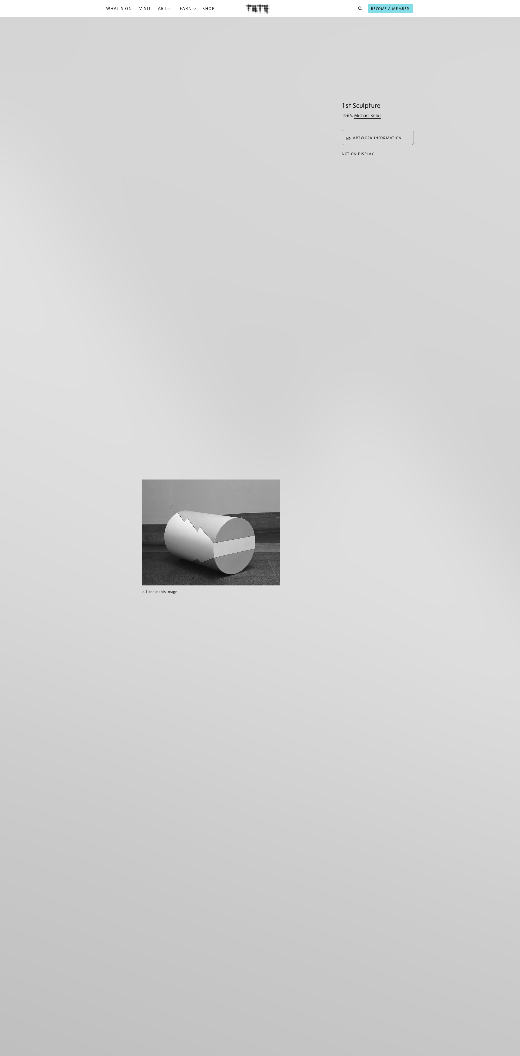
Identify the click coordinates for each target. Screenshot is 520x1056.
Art (162, 8)
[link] (160, 591)
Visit (145, 8)
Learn (184, 8)
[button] (358, 8)
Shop (209, 8)
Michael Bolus (367, 115)
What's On (119, 8)
